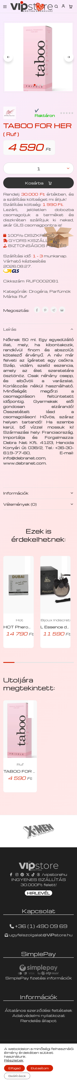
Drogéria (38, 291)
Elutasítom (40, 1068)
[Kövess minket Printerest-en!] (22, 874)
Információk (15, 492)
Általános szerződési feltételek (38, 1010)
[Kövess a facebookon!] (11, 874)
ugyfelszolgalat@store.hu (40, 934)
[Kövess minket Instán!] (16, 874)
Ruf (23, 296)
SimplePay (38, 953)
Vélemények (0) (20, 504)
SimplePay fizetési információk (38, 977)
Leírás (9, 329)
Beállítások (17, 1076)
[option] (38, 831)
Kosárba (34, 182)
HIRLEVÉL (38, 892)
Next (69, 57)
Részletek (14, 1060)
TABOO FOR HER (23, 771)
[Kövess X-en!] (28, 874)
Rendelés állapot (38, 1020)
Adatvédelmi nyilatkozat (38, 1015)
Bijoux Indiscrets (56, 620)
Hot (19, 620)
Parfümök (60, 291)
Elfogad (14, 1068)
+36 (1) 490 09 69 (41, 926)
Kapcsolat (38, 910)
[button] (30, 562)
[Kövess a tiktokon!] (33, 874)
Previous (8, 57)
